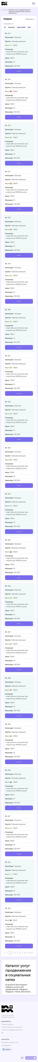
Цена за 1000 (21, 27)
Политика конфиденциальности (12, 1030)
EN (22, 1058)
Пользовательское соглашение (11, 1027)
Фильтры (29, 19)
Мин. (29, 27)
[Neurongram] (7, 1008)
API (2, 1032)
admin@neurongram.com (9, 1042)
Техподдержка (6, 1045)
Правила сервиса (7, 1024)
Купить (19, 71)
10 (30, 953)
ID (5, 27)
